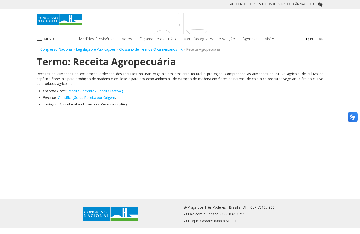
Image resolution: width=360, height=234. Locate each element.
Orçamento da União (157, 39)
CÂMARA (299, 4)
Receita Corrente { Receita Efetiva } (95, 91)
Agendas (250, 39)
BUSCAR (316, 38)
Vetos (127, 39)
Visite (269, 39)
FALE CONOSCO (240, 4)
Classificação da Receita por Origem (86, 97)
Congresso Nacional (56, 49)
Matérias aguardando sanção (209, 39)
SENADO (284, 4)
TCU (311, 4)
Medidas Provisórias (97, 39)
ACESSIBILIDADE (265, 4)
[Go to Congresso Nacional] (59, 19)
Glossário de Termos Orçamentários (148, 49)
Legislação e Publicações (96, 49)
